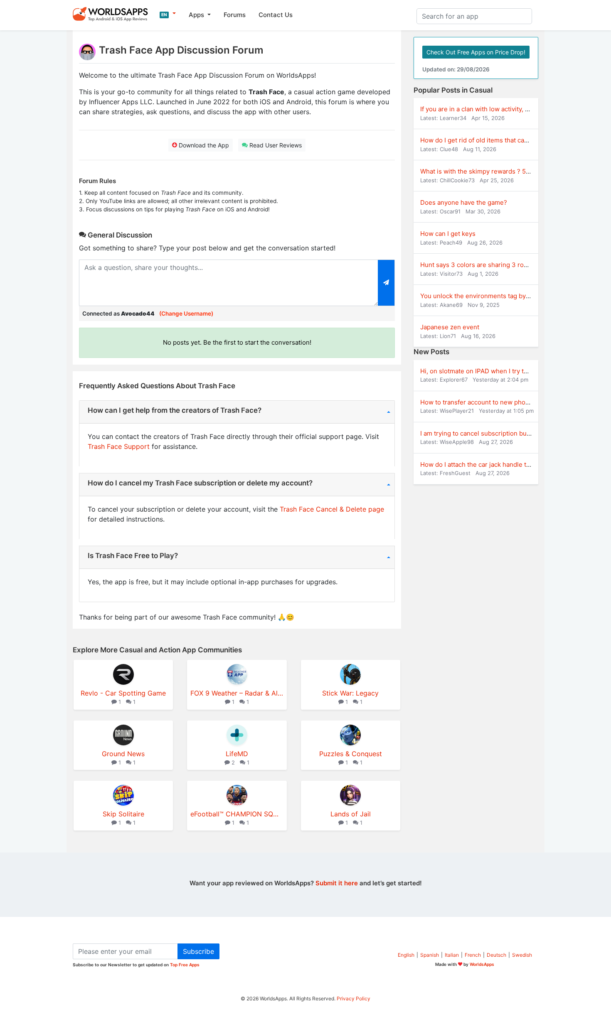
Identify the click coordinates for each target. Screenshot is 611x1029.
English (406, 955)
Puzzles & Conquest (350, 754)
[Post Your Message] (386, 283)
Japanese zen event (449, 327)
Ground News (123, 754)
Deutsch (496, 955)
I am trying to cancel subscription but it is (480, 433)
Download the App (203, 145)
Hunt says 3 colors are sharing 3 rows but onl (487, 265)
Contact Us (276, 15)
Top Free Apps (185, 964)
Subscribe (198, 951)
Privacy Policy (353, 998)
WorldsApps (482, 964)
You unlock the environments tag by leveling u (488, 296)
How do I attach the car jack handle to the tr (483, 464)
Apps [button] (197, 15)
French (473, 955)
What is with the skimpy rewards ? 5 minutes (485, 171)
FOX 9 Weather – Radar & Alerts (236, 693)
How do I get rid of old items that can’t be (480, 140)
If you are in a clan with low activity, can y (480, 109)
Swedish (522, 955)
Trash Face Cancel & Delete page (332, 509)
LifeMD (237, 754)
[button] (168, 14)
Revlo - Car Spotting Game (123, 693)
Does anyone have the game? (463, 202)
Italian (452, 955)
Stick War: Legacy (350, 693)
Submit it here (336, 883)
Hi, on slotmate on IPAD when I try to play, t (483, 371)
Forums (235, 15)
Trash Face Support (119, 446)
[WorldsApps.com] (113, 13)
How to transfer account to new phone (476, 402)
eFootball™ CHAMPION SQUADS (236, 814)
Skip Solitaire (123, 814)
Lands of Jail (350, 814)
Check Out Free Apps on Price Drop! (475, 52)
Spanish (429, 955)
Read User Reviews (275, 145)
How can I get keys (447, 234)
